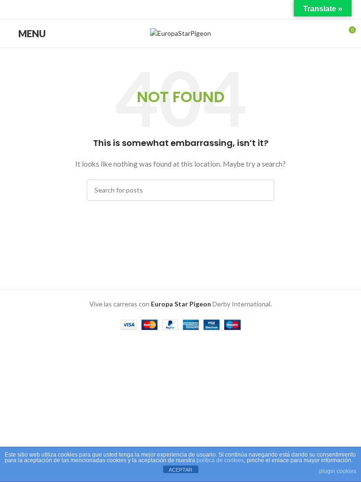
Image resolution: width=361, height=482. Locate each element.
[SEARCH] (264, 190)
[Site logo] (180, 33)
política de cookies (220, 460)
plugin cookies (337, 471)
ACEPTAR (180, 470)
